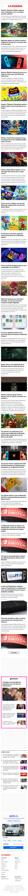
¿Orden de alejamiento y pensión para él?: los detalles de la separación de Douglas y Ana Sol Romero (11, 756)
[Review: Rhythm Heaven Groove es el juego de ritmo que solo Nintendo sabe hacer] (14, 94)
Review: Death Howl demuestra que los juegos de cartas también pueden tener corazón (13, 139)
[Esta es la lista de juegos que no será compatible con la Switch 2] (14, 288)
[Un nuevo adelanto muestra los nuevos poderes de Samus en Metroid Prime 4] (14, 354)
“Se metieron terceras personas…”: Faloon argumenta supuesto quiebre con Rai (9, 723)
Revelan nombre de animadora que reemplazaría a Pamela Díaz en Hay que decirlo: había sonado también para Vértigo (11, 768)
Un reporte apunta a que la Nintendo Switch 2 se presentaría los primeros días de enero (13, 497)
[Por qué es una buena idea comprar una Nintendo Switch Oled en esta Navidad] (14, 576)
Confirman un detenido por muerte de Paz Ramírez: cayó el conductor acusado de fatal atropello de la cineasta (11, 787)
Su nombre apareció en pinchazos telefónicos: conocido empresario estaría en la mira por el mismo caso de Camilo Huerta (11, 780)
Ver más (14, 653)
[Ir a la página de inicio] (15, 6)
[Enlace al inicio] (14, 679)
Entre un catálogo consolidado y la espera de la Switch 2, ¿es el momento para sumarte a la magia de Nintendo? (13, 563)
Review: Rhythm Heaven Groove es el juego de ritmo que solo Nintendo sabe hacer (13, 74)
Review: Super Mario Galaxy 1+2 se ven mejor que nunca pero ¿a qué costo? (13, 171)
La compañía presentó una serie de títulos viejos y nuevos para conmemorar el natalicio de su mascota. (14, 210)
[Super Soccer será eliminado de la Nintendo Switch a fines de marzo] (14, 384)
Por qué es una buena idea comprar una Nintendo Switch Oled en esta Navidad (13, 558)
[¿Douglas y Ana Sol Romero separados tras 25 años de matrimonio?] (14, 694)
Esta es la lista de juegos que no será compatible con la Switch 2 (14, 266)
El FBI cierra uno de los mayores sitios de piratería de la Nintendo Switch (12, 235)
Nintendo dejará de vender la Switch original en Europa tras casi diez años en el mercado (14, 42)
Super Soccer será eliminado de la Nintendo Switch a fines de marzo (12, 365)
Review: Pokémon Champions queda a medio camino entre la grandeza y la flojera (14, 106)
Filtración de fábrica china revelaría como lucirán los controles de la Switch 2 (13, 620)
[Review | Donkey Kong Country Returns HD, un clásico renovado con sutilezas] (14, 421)
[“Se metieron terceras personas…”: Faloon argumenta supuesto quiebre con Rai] (21, 723)
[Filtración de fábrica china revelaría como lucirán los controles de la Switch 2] (14, 641)
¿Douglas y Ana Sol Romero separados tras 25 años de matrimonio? (11, 684)
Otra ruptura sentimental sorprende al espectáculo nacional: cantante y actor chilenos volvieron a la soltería (11, 762)
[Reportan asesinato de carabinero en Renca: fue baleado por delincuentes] (23, 775)
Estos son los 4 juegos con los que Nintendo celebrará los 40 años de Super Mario (13, 205)
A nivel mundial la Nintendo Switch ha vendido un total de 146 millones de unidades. (13, 534)
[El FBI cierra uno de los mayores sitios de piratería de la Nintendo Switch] (14, 255)
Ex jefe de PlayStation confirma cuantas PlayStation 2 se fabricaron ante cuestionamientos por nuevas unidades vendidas (13, 589)
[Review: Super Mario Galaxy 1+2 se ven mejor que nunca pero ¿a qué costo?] (14, 193)
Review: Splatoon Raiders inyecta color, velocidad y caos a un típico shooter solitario (12, 12)
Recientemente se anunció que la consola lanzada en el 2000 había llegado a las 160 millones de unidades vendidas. (12, 595)
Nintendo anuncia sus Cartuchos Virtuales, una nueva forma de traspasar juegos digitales (12, 301)
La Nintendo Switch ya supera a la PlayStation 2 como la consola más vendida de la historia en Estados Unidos (13, 528)
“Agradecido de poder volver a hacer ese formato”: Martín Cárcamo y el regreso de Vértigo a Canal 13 (9, 715)
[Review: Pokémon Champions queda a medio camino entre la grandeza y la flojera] (14, 127)
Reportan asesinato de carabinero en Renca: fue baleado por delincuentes (11, 773)
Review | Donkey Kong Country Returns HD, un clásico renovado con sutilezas (13, 396)
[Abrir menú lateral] (2, 6)
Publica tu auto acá (14, 821)
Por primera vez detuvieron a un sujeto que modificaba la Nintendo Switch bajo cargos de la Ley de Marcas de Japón (13, 434)
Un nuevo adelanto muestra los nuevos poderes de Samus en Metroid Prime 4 (14, 334)
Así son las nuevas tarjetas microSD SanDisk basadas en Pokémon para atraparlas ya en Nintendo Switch (13, 465)
